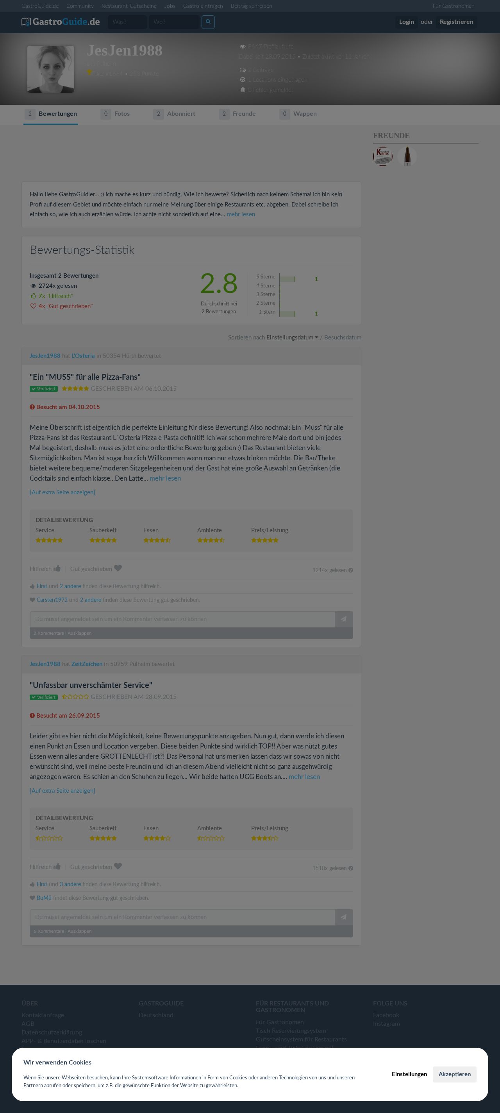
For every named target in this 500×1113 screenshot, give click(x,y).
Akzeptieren (455, 1074)
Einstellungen (409, 1074)
